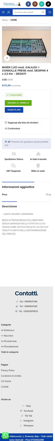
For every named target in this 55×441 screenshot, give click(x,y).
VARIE (13, 20)
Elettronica (7, 330)
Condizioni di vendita (11, 376)
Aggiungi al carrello (18, 103)
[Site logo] (12, 4)
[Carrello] (49, 12)
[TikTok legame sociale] (48, 4)
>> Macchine (7, 336)
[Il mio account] (8, 12)
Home (5, 20)
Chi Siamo (6, 381)
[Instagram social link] (35, 4)
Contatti (4, 387)
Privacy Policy (8, 370)
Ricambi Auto (9, 341)
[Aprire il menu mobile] (3, 12)
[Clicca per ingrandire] (7, 58)
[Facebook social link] (28, 4)
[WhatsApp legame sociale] (41, 4)
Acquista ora (14, 110)
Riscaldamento (9, 346)
